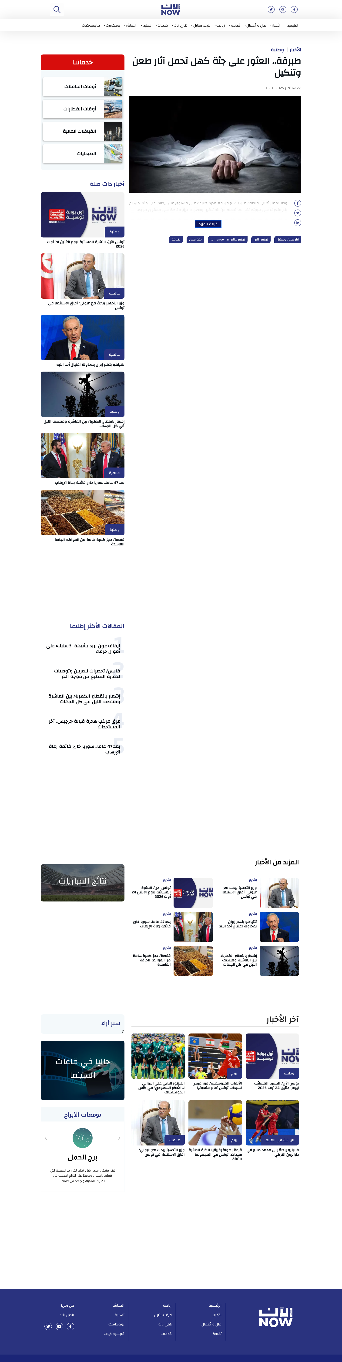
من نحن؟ (67, 1305)
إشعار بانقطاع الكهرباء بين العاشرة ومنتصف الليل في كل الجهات (84, 423)
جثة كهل (195, 240)
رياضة (220, 25)
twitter (48, 1326)
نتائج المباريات (82, 881)
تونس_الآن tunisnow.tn (228, 240)
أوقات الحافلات (80, 86)
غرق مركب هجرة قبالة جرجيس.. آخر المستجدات (85, 724)
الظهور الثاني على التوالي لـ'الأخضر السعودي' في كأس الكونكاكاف (161, 1088)
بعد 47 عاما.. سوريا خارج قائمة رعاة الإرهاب (90, 482)
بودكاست (113, 25)
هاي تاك (180, 25)
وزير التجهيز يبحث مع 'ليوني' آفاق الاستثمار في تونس (86, 305)
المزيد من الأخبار (277, 862)
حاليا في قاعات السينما (82, 1068)
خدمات (163, 25)
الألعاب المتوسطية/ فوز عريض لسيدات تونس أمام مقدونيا (217, 1085)
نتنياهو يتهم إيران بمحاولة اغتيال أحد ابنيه (90, 364)
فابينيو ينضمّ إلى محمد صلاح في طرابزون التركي (273, 1152)
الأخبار (276, 25)
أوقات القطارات (80, 109)
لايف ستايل (202, 25)
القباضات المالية (80, 131)
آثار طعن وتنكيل (288, 240)
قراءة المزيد (208, 223)
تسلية (147, 25)
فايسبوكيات (91, 25)
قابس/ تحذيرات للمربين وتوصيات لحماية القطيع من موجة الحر (87, 674)
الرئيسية (292, 25)
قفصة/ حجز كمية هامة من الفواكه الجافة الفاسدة (89, 542)
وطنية (277, 49)
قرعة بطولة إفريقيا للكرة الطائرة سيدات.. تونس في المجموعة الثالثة (215, 1154)
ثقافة (235, 25)
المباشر (131, 25)
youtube (59, 1326)
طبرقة (176, 240)
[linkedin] (297, 224)
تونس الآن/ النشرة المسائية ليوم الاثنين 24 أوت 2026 (86, 244)
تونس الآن (261, 240)
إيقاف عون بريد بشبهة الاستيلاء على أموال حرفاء (83, 648)
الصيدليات (86, 153)
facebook (70, 1326)
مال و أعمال (256, 25)
